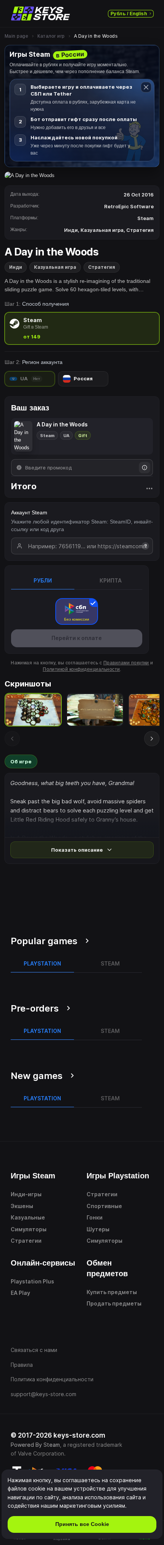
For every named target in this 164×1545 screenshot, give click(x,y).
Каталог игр (50, 36)
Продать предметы (114, 1303)
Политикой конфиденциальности (81, 669)
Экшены (22, 1206)
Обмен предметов (107, 1268)
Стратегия (101, 267)
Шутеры (98, 1229)
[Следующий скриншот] (151, 738)
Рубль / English (129, 13)
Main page (16, 36)
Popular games (44, 940)
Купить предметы (112, 1292)
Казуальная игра (55, 267)
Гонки (95, 1217)
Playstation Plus (32, 1281)
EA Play (20, 1293)
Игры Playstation (118, 1176)
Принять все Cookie (82, 1524)
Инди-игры (26, 1194)
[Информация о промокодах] (144, 467)
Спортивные (104, 1206)
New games (37, 1075)
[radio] (82, 328)
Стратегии (26, 1240)
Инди (15, 267)
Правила (22, 1364)
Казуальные (28, 1217)
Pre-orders (35, 1008)
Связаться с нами (34, 1350)
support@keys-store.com (43, 1394)
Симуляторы (29, 1229)
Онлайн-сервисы (43, 1263)
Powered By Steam (35, 1444)
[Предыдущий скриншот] (12, 738)
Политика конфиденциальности (52, 1379)
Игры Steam (33, 1176)
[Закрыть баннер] (146, 87)
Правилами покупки (126, 663)
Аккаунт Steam (29, 512)
